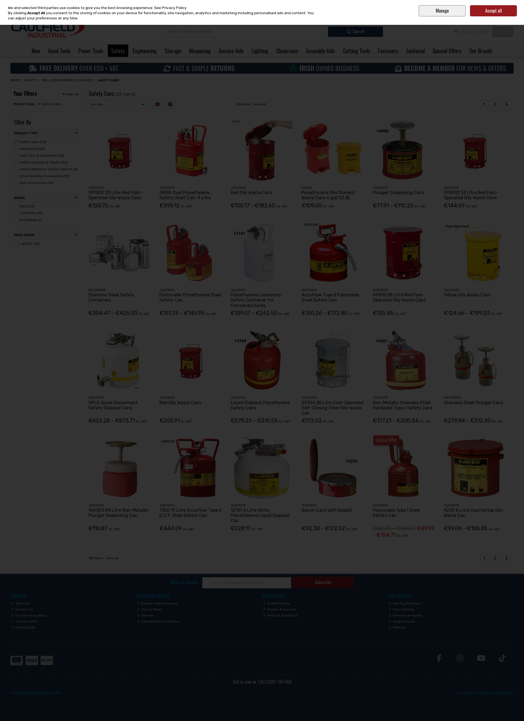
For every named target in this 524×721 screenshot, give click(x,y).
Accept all (493, 10)
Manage (442, 10)
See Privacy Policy (170, 7)
